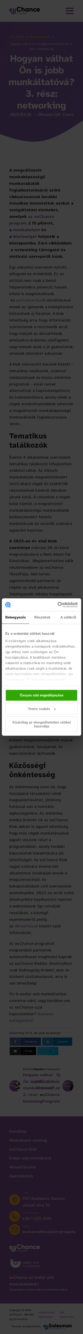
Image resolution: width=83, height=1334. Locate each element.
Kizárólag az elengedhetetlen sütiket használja (41, 724)
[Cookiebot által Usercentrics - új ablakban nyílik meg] (58, 605)
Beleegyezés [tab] (15, 617)
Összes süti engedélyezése (41, 695)
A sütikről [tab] (68, 617)
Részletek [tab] (42, 617)
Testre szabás (39, 709)
